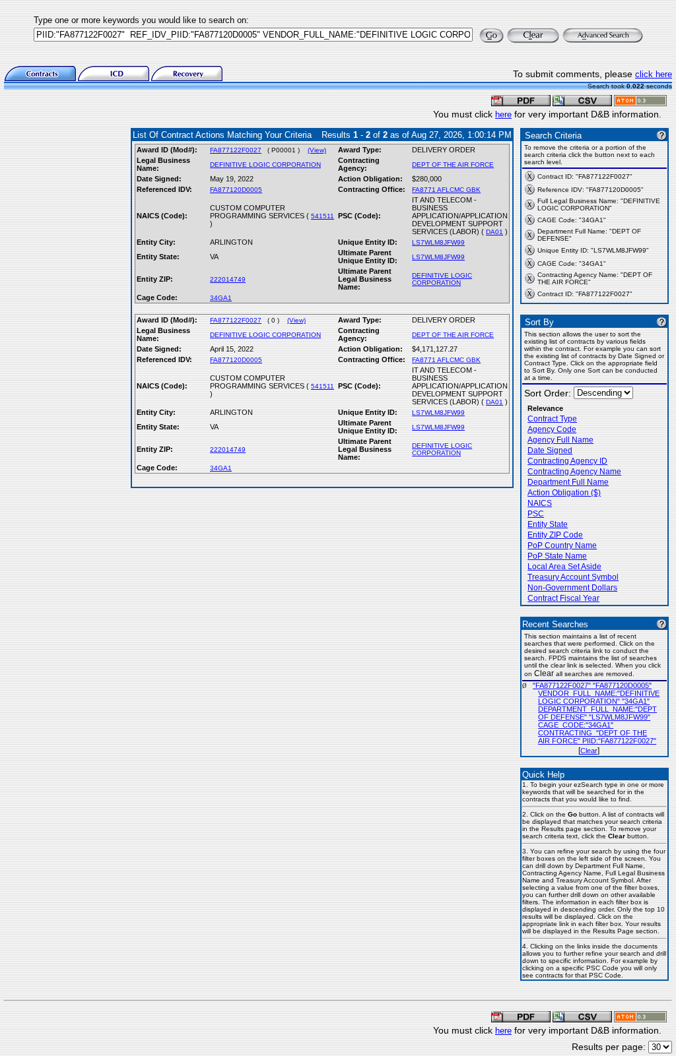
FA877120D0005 (236, 189)
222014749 (228, 279)
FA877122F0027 (235, 150)
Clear (588, 751)
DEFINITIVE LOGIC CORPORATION (265, 164)
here (503, 114)
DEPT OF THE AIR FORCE (453, 164)
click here (653, 74)
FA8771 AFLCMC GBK (446, 189)
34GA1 (221, 297)
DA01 (494, 231)
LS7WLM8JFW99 (438, 242)
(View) (317, 150)
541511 (322, 216)
